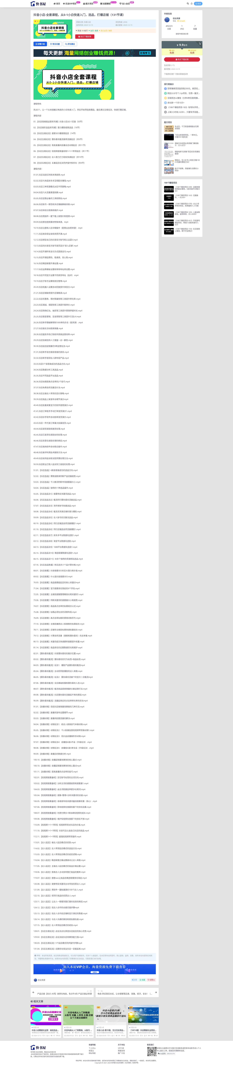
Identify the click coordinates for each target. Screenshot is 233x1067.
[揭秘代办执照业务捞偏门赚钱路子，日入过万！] (169, 145)
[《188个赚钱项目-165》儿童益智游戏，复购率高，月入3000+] (169, 214)
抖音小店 (87, 22)
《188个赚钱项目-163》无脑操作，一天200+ (186, 196)
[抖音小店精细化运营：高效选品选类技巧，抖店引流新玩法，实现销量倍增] (46, 1015)
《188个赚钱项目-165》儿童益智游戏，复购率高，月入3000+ (187, 213)
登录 (199, 4)
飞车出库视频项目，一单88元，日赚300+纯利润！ (187, 136)
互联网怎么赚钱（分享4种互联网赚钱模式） (186, 98)
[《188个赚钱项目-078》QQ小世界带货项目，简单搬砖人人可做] (169, 206)
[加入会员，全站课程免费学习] (94, 53)
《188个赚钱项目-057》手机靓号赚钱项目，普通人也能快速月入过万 (187, 222)
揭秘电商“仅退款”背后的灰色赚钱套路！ (187, 152)
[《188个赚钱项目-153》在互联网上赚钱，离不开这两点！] (169, 231)
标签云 (91, 1050)
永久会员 (193, 50)
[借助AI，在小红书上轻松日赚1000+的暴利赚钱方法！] (169, 162)
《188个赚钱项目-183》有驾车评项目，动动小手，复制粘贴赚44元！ (197, 107)
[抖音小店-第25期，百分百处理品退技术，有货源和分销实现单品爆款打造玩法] (111, 1015)
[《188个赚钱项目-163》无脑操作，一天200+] (169, 197)
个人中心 (92, 1048)
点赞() (152, 980)
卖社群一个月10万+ (175, 102)
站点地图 (128, 1063)
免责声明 (135, 1063)
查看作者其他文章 (182, 34)
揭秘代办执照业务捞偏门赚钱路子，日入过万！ (187, 144)
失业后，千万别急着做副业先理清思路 (187, 127)
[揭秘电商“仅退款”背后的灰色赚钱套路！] (169, 154)
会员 (172, 50)
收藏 (143, 980)
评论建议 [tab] (71, 44)
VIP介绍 (121, 1048)
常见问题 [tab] (56, 44)
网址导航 (92, 1053)
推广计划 (121, 1053)
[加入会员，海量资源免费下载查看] (94, 970)
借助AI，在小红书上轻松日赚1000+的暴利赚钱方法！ (187, 161)
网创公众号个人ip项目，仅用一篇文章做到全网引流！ (190, 93)
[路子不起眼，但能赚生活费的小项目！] (169, 170)
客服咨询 (121, 1050)
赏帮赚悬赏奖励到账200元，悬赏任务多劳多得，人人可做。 (193, 88)
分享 (135, 980)
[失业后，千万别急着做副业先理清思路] (169, 128)
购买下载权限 (85, 37)
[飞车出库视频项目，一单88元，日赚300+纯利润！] (169, 137)
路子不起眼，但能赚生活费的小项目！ (187, 169)
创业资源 (41, 980)
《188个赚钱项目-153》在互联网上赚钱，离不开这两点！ (187, 230)
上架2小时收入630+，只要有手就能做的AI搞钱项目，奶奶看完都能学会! (198, 112)
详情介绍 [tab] (41, 44)
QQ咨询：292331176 (167, 1054)
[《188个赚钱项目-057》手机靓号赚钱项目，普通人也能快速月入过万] (169, 223)
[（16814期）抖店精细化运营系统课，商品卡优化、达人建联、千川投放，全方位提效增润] (143, 1015)
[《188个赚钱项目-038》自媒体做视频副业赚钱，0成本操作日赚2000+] (169, 189)
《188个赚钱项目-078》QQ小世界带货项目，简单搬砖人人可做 (187, 204)
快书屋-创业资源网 (117, 1063)
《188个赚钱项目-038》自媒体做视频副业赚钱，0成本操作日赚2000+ (187, 189)
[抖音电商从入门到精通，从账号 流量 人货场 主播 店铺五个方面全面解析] (78, 1015)
